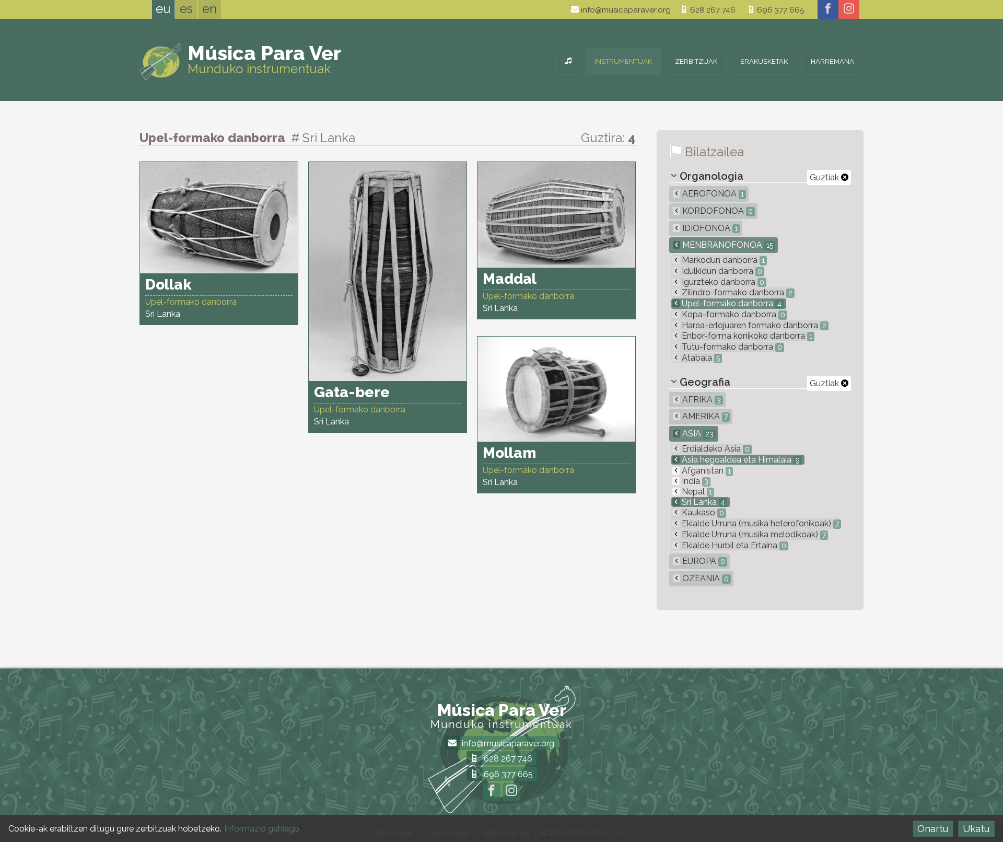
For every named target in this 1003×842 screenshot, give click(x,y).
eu (163, 8)
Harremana (832, 61)
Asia (697, 434)
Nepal (696, 492)
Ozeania (704, 578)
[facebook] (828, 9)
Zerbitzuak (696, 61)
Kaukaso (702, 512)
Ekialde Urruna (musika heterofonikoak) (759, 523)
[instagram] (848, 9)
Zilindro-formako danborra (736, 292)
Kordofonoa (716, 211)
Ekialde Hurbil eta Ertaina (733, 545)
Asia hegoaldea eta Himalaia (740, 460)
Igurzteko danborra (722, 282)
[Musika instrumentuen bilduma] (568, 61)
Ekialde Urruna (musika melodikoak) (753, 534)
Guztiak (825, 177)
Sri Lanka (702, 502)
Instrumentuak (623, 61)
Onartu (932, 828)
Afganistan (705, 471)
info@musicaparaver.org (625, 10)
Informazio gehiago (261, 829)
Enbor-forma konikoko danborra (746, 336)
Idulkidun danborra (721, 271)
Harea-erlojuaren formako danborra (753, 325)
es (186, 8)
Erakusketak (764, 61)
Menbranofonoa (726, 245)
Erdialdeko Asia (715, 449)
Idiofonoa (709, 228)
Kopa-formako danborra (732, 314)
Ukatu (976, 828)
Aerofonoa (712, 194)
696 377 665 (779, 10)
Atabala (700, 358)
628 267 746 (712, 10)
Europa (702, 561)
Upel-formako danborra (731, 303)
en (209, 8)
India (694, 481)
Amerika (704, 416)
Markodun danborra (722, 260)
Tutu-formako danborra (731, 347)
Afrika (700, 400)
